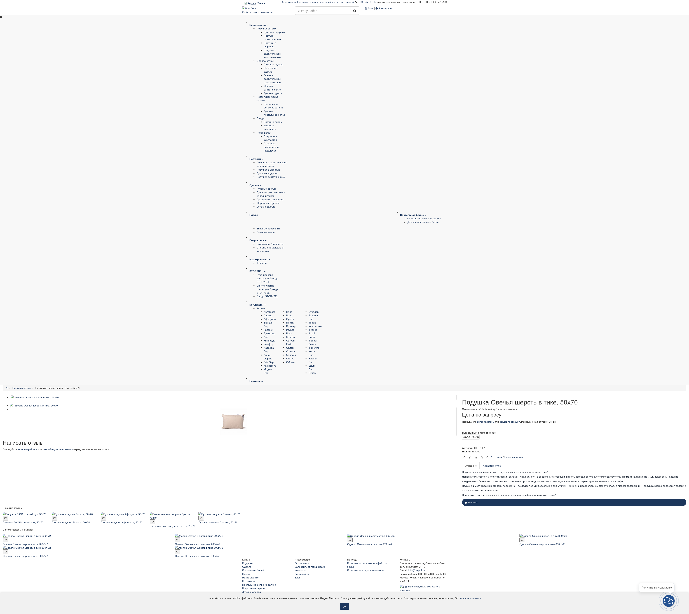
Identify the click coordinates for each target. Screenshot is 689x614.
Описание (471, 465)
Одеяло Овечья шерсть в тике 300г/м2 (542, 544)
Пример (291, 326)
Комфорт (269, 344)
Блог (297, 577)
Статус (290, 358)
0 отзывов (496, 457)
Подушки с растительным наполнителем (272, 53)
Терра (312, 322)
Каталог (261, 308)
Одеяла (246, 566)
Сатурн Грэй (290, 342)
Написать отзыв (513, 457)
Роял (289, 333)
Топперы (262, 263)
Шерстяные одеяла (270, 69)
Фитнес (313, 329)
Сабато (290, 337)
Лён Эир (269, 362)
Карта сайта (302, 574)
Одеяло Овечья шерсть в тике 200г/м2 (25, 544)
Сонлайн (291, 355)
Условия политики (470, 598)
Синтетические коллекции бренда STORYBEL (267, 289)
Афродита (270, 319)
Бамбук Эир (268, 324)
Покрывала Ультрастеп (270, 137)
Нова (289, 315)
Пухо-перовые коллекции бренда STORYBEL (267, 278)
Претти (290, 322)
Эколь (312, 373)
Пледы (260, 118)
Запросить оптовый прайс (324, 2)
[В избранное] (5, 518)
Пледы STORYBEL (267, 296)
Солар (290, 347)
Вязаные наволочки (270, 127)
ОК (344, 606)
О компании (289, 2)
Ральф (290, 329)
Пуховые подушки (274, 32)
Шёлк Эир (312, 367)
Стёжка (290, 362)
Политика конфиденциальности (366, 570)
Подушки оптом (266, 28)
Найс (289, 311)
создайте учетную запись (58, 449)
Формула (314, 347)
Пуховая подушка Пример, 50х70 (218, 522)
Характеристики (492, 465)
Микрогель (270, 365)
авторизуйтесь (485, 421)
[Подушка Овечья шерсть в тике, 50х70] (233, 397)
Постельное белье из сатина (273, 105)
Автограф (269, 311)
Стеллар (314, 311)
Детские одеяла (273, 93)
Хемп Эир (312, 353)
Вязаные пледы (273, 122)
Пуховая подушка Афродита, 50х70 (121, 522)
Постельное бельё (253, 570)
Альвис (268, 315)
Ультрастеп (315, 326)
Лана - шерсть (268, 356)
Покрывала (263, 132)
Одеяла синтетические (272, 87)
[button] (669, 601)
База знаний (347, 2)
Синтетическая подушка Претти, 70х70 (172, 526)
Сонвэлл (291, 351)
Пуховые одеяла (273, 64)
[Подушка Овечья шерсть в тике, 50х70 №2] (233, 421)
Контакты (302, 2)
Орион (290, 319)
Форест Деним (313, 342)
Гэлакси (268, 329)
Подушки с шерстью (270, 44)
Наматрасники (250, 577)
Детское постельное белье (274, 112)
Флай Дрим (312, 335)
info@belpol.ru (416, 570)
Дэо (266, 337)
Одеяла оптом (265, 60)
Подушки (247, 563)
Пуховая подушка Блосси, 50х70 (71, 522)
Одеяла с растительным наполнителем (272, 78)
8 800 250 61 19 (367, 2)
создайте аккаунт (510, 421)
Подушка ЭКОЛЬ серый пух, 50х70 (23, 522)
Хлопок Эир (313, 360)
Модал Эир (268, 371)
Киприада (269, 340)
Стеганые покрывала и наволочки (271, 146)
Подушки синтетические (272, 37)
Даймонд (269, 333)
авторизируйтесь (27, 449)
